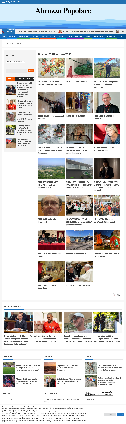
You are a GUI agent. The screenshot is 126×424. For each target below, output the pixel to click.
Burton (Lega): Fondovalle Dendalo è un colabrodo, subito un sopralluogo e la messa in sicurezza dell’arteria (110, 381)
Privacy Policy (90, 399)
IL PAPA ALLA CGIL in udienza (78, 285)
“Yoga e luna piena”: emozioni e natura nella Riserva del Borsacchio (67, 368)
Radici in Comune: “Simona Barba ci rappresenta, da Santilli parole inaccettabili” (69, 381)
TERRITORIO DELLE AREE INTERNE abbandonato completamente (48, 185)
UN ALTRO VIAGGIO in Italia (76, 81)
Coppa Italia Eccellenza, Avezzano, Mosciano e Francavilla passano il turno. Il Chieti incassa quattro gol (25, 116)
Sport (88, 36)
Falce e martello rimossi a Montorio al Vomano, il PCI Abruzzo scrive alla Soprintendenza (110, 368)
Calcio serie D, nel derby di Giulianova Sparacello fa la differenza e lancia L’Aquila (68, 31)
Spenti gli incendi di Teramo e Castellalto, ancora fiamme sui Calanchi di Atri (24, 142)
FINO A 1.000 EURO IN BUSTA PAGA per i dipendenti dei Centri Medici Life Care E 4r (79, 185)
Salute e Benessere (75, 36)
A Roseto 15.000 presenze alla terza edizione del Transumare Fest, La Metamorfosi (26, 381)
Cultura (35, 36)
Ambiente (12, 36)
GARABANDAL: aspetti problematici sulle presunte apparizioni (61, 399)
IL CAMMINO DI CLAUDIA (75, 116)
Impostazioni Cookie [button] (110, 414)
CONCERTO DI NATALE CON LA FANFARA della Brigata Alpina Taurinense (50, 150)
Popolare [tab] (21, 79)
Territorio (98, 36)
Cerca (7, 67)
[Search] (122, 36)
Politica (61, 36)
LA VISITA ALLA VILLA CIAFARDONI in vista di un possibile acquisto (76, 150)
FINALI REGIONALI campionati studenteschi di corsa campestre (106, 84)
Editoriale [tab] (30, 79)
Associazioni (23, 36)
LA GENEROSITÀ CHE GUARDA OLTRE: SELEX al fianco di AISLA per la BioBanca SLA (79, 222)
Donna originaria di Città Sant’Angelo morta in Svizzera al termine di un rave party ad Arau (25, 130)
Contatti (110, 36)
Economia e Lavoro (48, 36)
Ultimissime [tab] (11, 79)
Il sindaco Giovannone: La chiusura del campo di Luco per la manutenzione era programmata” (28, 368)
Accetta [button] (121, 414)
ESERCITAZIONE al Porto (76, 253)
